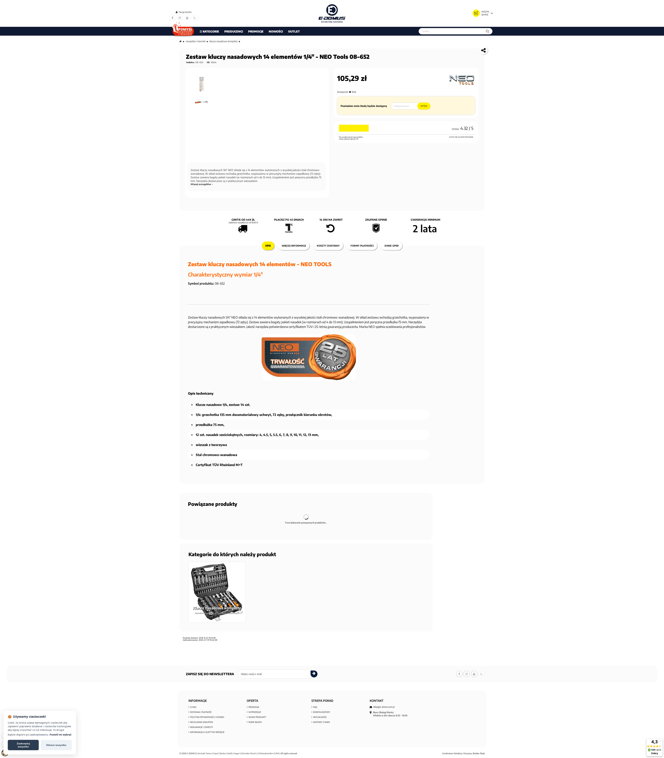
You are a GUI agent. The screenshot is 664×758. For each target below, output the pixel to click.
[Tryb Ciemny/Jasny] (195, 18)
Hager (236, 753)
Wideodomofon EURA (268, 753)
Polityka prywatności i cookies (207, 717)
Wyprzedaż (254, 712)
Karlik (230, 753)
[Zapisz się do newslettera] (314, 673)
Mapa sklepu (255, 722)
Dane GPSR (392, 245)
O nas (193, 707)
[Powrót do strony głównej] (180, 41)
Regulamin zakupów (201, 722)
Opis (268, 245)
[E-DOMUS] (332, 13)
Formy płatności (362, 245)
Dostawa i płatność (201, 712)
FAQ (315, 707)
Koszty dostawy (328, 245)
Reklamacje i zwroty (201, 727)
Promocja (253, 707)
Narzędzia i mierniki (195, 41)
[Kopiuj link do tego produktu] (483, 50)
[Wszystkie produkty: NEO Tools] (461, 80)
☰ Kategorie (209, 31)
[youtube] (187, 18)
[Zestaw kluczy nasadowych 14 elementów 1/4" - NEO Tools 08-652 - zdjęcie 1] (202, 84)
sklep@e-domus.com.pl (384, 707)
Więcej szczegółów (201, 184)
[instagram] (180, 18)
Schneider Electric (249, 753)
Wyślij (424, 106)
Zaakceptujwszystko (23, 745)
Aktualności (320, 717)
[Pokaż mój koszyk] (476, 13)
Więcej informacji (294, 245)
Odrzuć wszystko (56, 745)
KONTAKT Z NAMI (321, 722)
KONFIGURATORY (321, 712)
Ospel (215, 753)
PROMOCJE (256, 31)
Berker (223, 753)
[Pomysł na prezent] (183, 31)
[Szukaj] (487, 31)
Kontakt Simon (204, 753)
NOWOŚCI (276, 31)
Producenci (233, 31)
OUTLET (294, 31)
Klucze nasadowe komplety (223, 41)
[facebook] (172, 18)
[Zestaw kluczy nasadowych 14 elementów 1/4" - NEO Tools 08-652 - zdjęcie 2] (202, 102)
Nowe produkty (257, 717)
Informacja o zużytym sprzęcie (207, 732)
